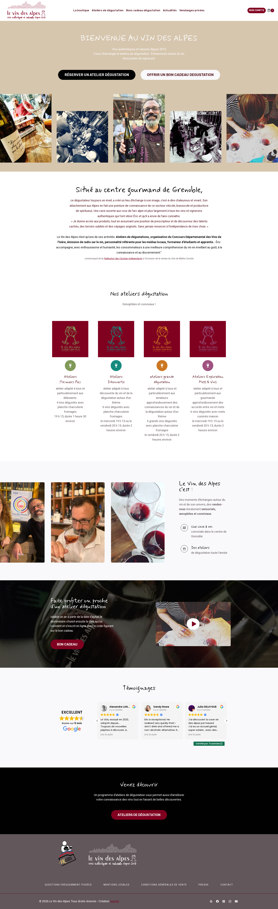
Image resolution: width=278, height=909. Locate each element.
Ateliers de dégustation (108, 10)
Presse (204, 884)
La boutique (81, 10)
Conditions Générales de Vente (164, 884)
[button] (193, 624)
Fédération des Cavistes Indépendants (123, 258)
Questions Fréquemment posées (68, 884)
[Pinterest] (223, 901)
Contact (227, 884)
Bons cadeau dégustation (143, 10)
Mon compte (256, 10)
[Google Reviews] (211, 901)
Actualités (170, 10)
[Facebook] (217, 901)
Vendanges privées (192, 10)
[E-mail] (236, 901)
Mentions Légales (117, 884)
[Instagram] (230, 901)
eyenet (114, 901)
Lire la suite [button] (107, 734)
